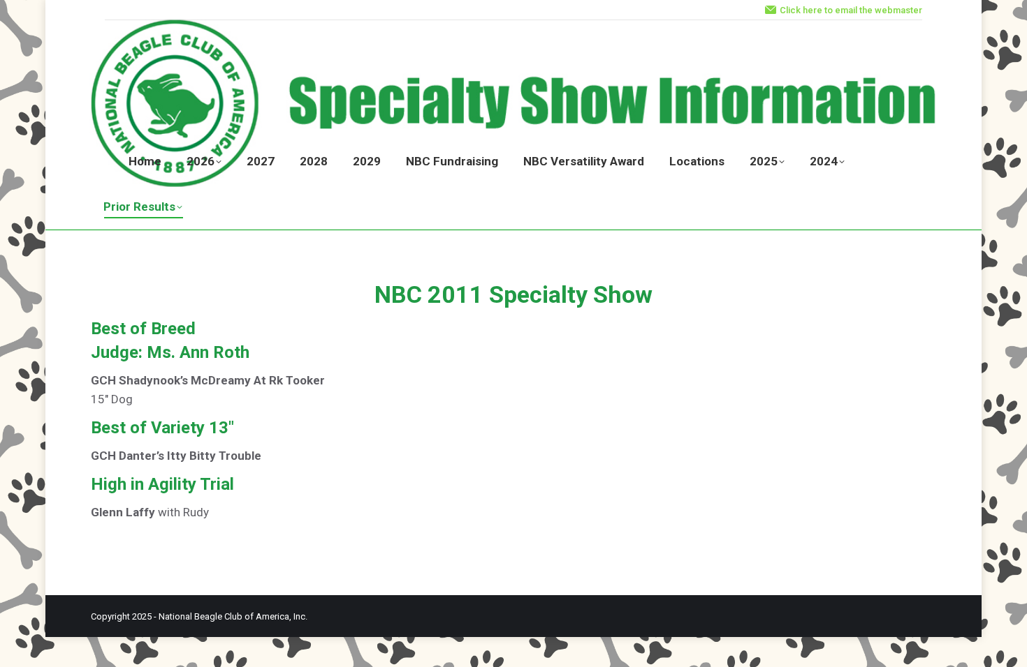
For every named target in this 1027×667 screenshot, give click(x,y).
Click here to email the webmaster (851, 10)
